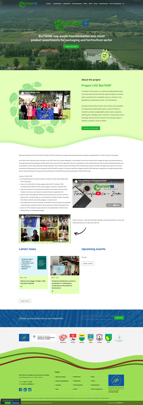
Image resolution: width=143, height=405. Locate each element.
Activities (58, 385)
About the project (71, 46)
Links (57, 389)
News (90, 3)
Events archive (88, 263)
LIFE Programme (77, 3)
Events (96, 3)
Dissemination (103, 3)
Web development (112, 403)
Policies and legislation (62, 381)
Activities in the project (90, 128)
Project (48, 3)
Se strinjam (7, 403)
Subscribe (119, 318)
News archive (25, 301)
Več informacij (15, 403)
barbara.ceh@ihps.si (28, 384)
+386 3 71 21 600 (27, 381)
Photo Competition (115, 3)
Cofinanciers (67, 3)
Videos (85, 3)
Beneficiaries (58, 3)
